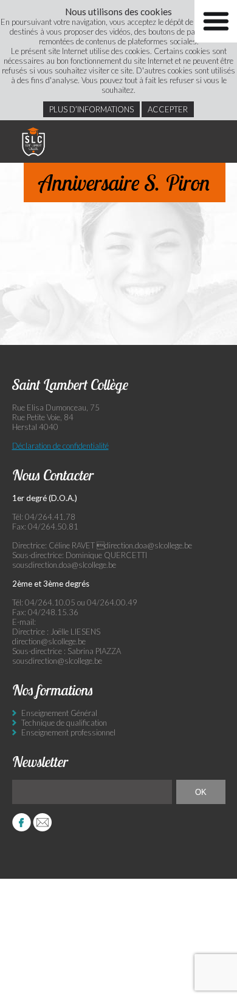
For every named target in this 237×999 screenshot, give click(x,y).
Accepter (168, 109)
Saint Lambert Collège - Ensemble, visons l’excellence (33, 141)
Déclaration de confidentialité (60, 446)
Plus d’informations (91, 109)
